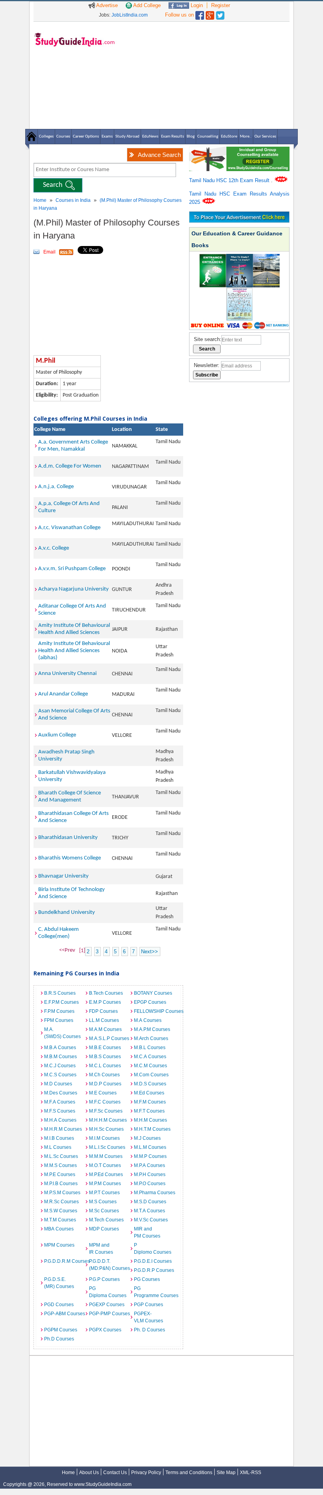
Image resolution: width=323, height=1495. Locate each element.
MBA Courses (59, 1229)
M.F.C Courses (105, 1102)
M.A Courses (148, 1020)
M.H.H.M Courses (108, 1120)
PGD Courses (59, 1304)
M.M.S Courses (60, 1165)
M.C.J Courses (60, 1065)
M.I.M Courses (104, 1138)
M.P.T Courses (104, 1192)
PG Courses (147, 1279)
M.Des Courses (60, 1093)
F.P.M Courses (59, 1011)
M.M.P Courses (150, 1156)
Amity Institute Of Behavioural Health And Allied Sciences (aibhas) (74, 651)
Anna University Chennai (67, 674)
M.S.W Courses (60, 1211)
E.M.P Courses (105, 1002)
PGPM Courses (60, 1330)
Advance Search (159, 154)
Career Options (86, 136)
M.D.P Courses (105, 1084)
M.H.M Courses (150, 1120)
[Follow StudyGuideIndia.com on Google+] (210, 14)
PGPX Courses (105, 1330)
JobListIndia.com (129, 15)
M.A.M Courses (105, 1029)
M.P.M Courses (105, 1183)
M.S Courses (103, 1201)
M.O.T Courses (105, 1165)
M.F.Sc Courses (106, 1111)
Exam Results (172, 136)
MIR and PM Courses (147, 1232)
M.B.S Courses (105, 1056)
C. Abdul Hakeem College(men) (58, 933)
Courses (63, 136)
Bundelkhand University (66, 912)
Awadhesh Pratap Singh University (66, 755)
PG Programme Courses (154, 1292)
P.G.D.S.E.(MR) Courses (59, 1283)
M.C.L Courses (105, 1065)
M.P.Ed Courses (106, 1174)
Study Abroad (127, 136)
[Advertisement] (205, 75)
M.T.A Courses (149, 1211)
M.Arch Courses (151, 1038)
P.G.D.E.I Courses (153, 1261)
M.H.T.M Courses (152, 1129)
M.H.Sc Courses (106, 1129)
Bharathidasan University (68, 838)
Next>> (149, 951)
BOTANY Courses (153, 993)
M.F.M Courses (150, 1102)
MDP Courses (104, 1229)
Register (220, 5)
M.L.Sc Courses (61, 1156)
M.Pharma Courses (154, 1192)
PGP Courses (148, 1304)
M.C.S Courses (60, 1074)
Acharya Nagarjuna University (73, 589)
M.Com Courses (151, 1074)
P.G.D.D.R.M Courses (64, 1261)
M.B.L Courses (149, 1047)
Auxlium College (57, 735)
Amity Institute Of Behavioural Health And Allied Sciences (74, 629)
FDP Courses (103, 1011)
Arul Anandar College (63, 694)
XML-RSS (250, 1472)
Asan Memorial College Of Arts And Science (74, 714)
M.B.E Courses (105, 1047)
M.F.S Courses (59, 1111)
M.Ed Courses (149, 1093)
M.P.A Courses (149, 1165)
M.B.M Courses (60, 1056)
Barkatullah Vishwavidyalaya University (72, 776)
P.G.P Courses (104, 1279)
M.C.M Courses (150, 1065)
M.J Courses (147, 1138)
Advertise (106, 5)
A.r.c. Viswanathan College (69, 528)
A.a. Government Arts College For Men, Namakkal (73, 445)
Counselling (207, 136)
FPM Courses (58, 1020)
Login (196, 5)
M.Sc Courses (104, 1211)
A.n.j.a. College (56, 487)
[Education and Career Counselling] (239, 151)
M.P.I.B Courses (61, 1183)
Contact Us (115, 1472)
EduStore (229, 136)
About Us (89, 1472)
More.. (246, 136)
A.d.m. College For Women (69, 466)
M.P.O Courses (149, 1183)
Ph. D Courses (149, 1330)
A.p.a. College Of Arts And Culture (69, 507)
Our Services (265, 136)
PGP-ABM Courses (64, 1313)
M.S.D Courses (150, 1201)
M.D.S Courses (150, 1084)
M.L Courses (57, 1147)
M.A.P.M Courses (152, 1029)
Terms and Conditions (188, 1472)
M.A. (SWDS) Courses (62, 1033)
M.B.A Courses (60, 1047)
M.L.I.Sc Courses (107, 1147)
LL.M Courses (104, 1020)
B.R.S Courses (60, 993)
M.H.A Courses (60, 1120)
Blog (191, 136)
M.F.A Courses (59, 1102)
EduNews (150, 136)
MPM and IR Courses (101, 1248)
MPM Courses (59, 1245)
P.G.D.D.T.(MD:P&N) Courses (109, 1264)
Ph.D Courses (59, 1339)
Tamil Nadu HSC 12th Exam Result (230, 180)
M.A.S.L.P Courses (109, 1038)
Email (49, 252)
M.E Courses (103, 1093)
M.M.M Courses (106, 1156)
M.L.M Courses (150, 1147)
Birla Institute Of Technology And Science (71, 893)
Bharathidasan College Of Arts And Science (73, 817)
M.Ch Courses (104, 1074)
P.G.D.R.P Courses (154, 1270)
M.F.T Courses (149, 1111)
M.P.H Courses (149, 1174)
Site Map (226, 1472)
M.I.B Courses (59, 1138)
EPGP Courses (150, 1002)
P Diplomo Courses (152, 1248)
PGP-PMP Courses (109, 1313)
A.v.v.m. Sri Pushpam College (72, 569)
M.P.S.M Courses (62, 1192)
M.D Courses (58, 1084)
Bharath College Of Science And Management (69, 796)
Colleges (46, 136)
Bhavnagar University (63, 876)
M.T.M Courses (60, 1220)
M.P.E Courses (59, 1174)
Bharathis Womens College (69, 858)
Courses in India (73, 200)
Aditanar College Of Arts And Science (72, 609)
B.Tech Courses (106, 993)
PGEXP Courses (106, 1304)
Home (39, 200)
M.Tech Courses (106, 1220)
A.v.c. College (53, 548)
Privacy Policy (146, 1472)
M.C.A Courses (150, 1056)
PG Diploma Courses (107, 1292)
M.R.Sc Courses (61, 1201)
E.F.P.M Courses (61, 1002)
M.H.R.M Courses (63, 1129)
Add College (146, 5)
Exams (107, 136)
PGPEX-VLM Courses (148, 1317)
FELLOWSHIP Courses (154, 1011)
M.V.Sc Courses (151, 1220)
